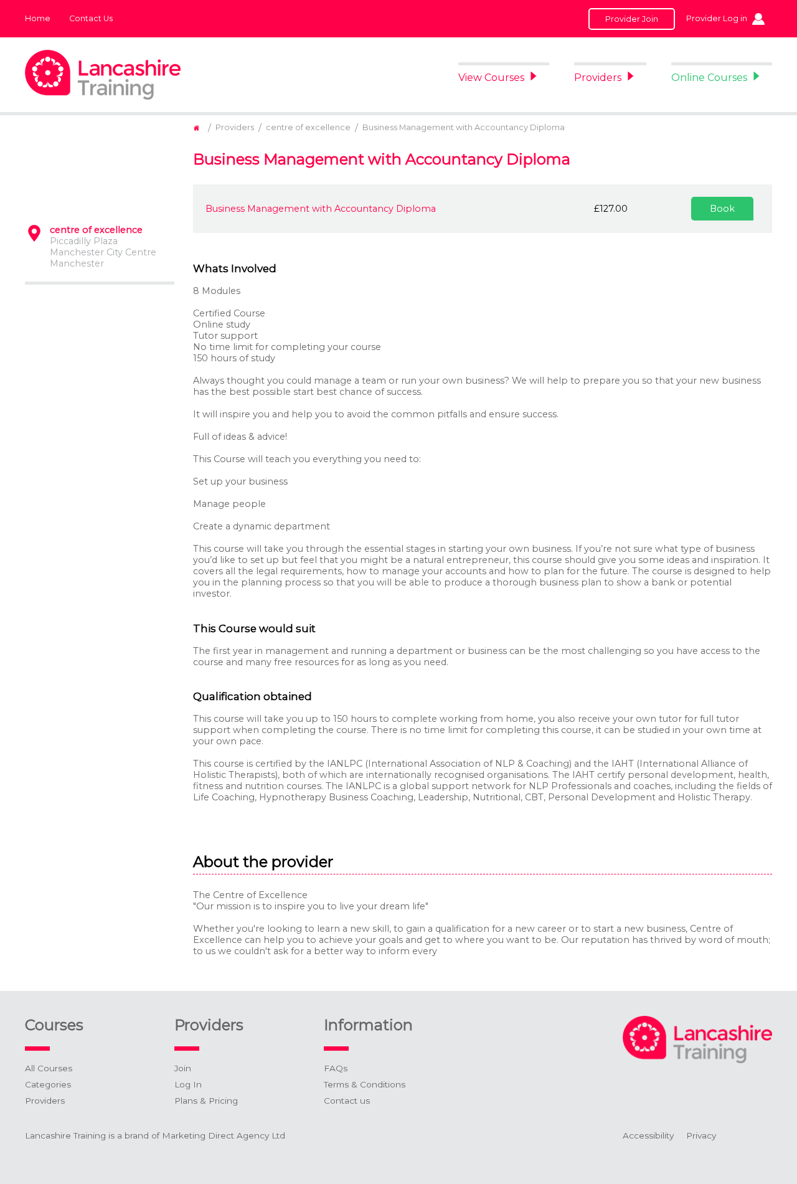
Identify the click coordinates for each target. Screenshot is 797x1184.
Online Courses (709, 77)
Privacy (701, 1135)
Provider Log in (716, 18)
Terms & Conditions (364, 1084)
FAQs (335, 1068)
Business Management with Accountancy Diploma (463, 127)
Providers (597, 77)
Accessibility (648, 1135)
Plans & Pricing (206, 1101)
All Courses (48, 1068)
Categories (48, 1084)
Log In (188, 1084)
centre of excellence (308, 127)
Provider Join (631, 19)
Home (37, 18)
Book (722, 208)
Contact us (347, 1101)
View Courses (491, 77)
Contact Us (91, 18)
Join (182, 1068)
